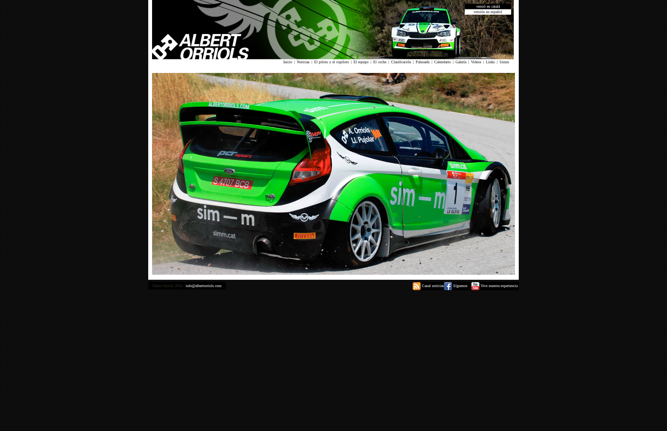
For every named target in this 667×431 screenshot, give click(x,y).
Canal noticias (432, 286)
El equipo (361, 62)
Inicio (287, 62)
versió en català (488, 6)
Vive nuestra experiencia (498, 286)
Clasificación (401, 62)
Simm (504, 62)
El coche (379, 62)
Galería (460, 62)
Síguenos (459, 286)
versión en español (488, 12)
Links (490, 62)
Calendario (442, 62)
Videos (476, 62)
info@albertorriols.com (204, 286)
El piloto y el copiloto (331, 62)
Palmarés (423, 62)
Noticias (303, 62)
